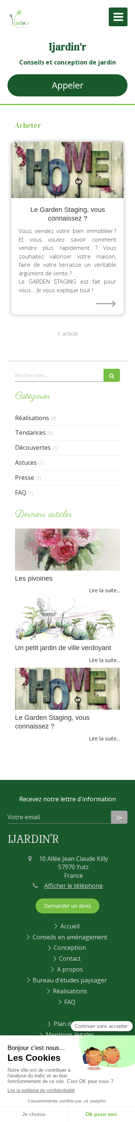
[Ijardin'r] (19, 28)
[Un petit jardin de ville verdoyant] (67, 619)
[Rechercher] (112, 375)
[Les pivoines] (67, 550)
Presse (24, 477)
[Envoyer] (119, 817)
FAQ (20, 492)
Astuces (26, 462)
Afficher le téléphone (73, 886)
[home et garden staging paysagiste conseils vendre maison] (67, 170)
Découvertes (33, 447)
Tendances (30, 432)
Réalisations (32, 418)
